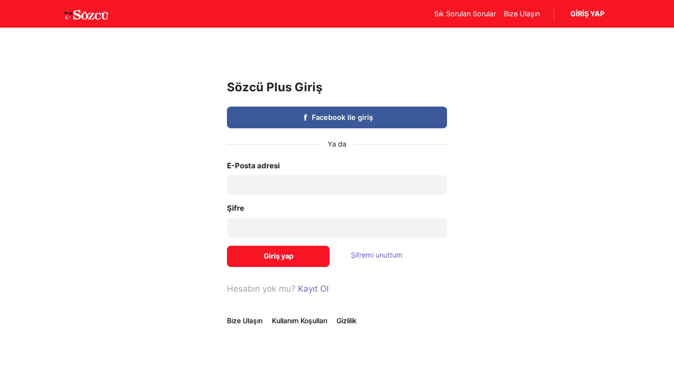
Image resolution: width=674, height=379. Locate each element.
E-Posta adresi (253, 165)
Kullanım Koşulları (299, 320)
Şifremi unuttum (377, 255)
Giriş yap (278, 256)
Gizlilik (347, 320)
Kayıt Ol (313, 289)
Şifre (235, 208)
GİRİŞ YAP (587, 13)
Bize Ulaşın (522, 13)
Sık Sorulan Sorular (465, 13)
